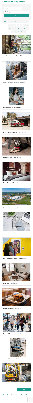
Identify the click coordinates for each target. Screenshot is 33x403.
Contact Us (12, 395)
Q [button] (15, 28)
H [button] (9, 25)
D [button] (18, 21)
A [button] (9, 21)
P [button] (12, 28)
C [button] (15, 21)
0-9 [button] (5, 21)
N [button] (27, 25)
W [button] (15, 31)
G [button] (27, 21)
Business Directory (7, 394)
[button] (24, 389)
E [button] (21, 21)
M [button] (24, 25)
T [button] (24, 28)
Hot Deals (22, 394)
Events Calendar (15, 394)
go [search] (17, 15)
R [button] (18, 28)
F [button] (24, 21)
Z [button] (24, 31)
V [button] (12, 31)
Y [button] (21, 31)
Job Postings (27, 394)
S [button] (21, 28)
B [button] (12, 21)
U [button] (27, 28)
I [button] (12, 25)
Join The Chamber (19, 395)
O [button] (9, 28)
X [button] (18, 31)
